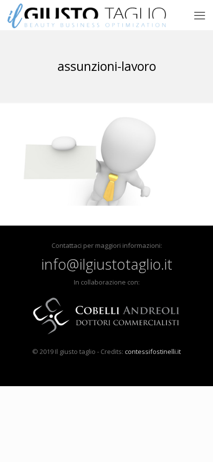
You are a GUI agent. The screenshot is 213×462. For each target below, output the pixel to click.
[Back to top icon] (192, 441)
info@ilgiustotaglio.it (106, 264)
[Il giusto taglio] (86, 14)
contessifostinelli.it (153, 351)
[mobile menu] (199, 14)
